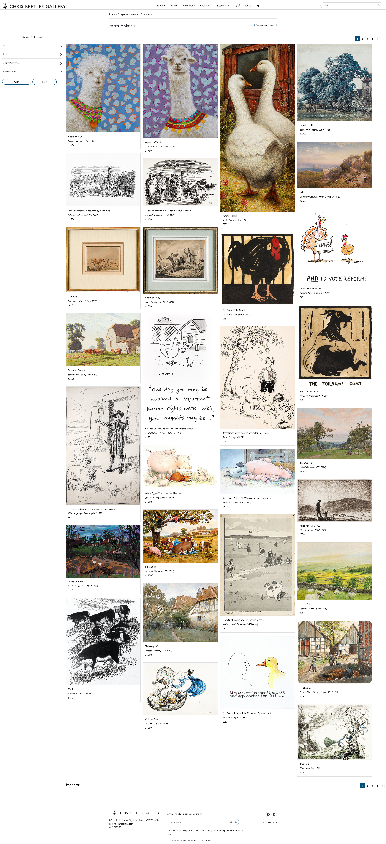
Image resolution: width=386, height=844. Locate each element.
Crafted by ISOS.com (269, 822)
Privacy (201, 840)
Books (174, 5)
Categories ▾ (222, 5)
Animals (134, 14)
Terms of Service (236, 830)
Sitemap (209, 840)
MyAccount (242, 5)
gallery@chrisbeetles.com (121, 823)
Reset (44, 81)
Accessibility (192, 840)
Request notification (265, 25)
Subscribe (233, 821)
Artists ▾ (205, 5)
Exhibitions (189, 5)
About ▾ (160, 5)
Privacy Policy (219, 830)
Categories (123, 14)
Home (112, 14)
